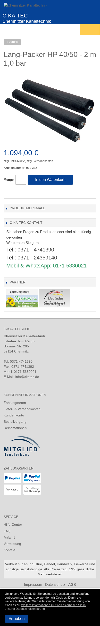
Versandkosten (43, 161)
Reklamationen (15, 428)
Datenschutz (55, 584)
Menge (9, 179)
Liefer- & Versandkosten (22, 409)
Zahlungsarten (15, 403)
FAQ (7, 531)
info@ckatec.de (27, 377)
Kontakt (9, 550)
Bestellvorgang (15, 421)
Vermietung (12, 544)
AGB (72, 584)
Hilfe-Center (13, 524)
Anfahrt (9, 537)
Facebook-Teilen (8, 193)
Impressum (33, 584)
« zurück (12, 42)
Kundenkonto (14, 415)
